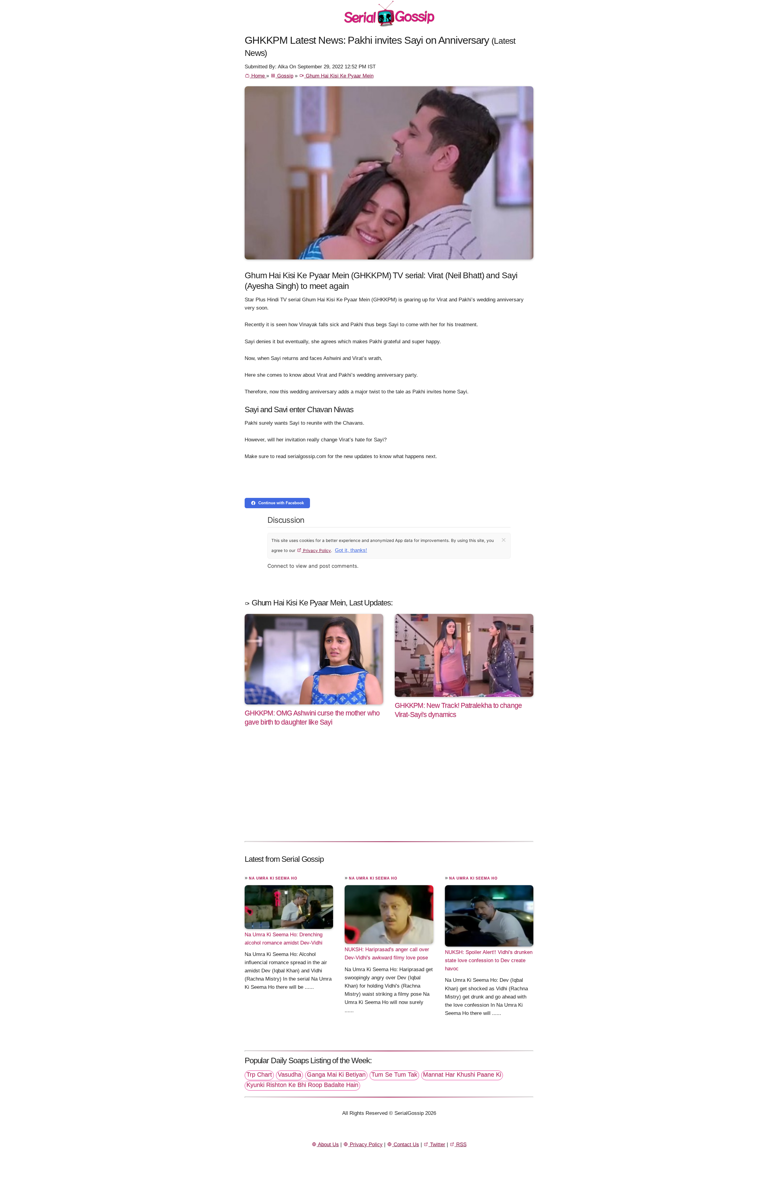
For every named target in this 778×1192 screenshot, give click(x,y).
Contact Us (405, 1144)
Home (258, 76)
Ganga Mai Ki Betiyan (336, 1074)
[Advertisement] (389, 790)
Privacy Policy (316, 550)
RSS (460, 1144)
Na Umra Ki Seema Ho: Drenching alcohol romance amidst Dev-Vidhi (283, 939)
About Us (328, 1144)
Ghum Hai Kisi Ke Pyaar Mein (339, 76)
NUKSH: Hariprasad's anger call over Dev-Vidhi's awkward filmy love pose (387, 954)
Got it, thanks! (351, 550)
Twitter (437, 1144)
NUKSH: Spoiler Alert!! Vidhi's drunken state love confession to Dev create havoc (488, 960)
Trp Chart (259, 1074)
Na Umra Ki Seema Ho (273, 878)
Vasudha (289, 1074)
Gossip (284, 76)
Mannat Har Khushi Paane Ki (462, 1074)
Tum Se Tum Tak (394, 1074)
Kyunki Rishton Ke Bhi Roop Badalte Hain (302, 1084)
